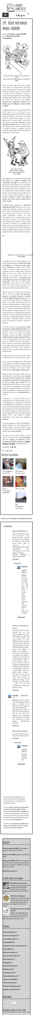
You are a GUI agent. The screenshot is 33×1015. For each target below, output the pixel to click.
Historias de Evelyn (9, 952)
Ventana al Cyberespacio (11, 986)
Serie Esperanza (8, 973)
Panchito (24, 567)
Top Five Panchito (9, 983)
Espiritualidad (7, 942)
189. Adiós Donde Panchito (18, 883)
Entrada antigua (27, 518)
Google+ (12, 444)
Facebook (6, 444)
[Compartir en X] (9, 451)
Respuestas (17, 563)
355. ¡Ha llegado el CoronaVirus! (8, 472)
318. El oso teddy (20, 489)
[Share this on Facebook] (11, 447)
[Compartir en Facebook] (11, 451)
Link (19, 173)
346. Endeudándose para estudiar (19, 506)
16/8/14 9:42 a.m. (23, 531)
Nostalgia (6, 962)
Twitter (28, 441)
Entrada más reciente (7, 518)
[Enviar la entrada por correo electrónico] (3, 450)
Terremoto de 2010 (9, 979)
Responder (15, 559)
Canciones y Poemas (10, 935)
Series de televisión (9, 976)
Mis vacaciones (8, 959)
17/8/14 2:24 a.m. (24, 626)
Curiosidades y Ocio (9, 939)
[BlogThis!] (8, 451)
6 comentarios (7, 38)
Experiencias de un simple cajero (13, 946)
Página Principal (18, 518)
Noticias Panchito (9, 966)
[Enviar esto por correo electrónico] (6, 451)
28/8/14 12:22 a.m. (24, 750)
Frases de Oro (7, 949)
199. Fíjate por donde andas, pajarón (15, 25)
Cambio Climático (8, 932)
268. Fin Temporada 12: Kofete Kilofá (7, 491)
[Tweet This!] (13, 447)
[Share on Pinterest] (15, 447)
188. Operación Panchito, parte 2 (20, 472)
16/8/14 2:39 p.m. (24, 571)
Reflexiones (7, 969)
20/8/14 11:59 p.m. (23, 731)
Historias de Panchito (13, 36)
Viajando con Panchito (10, 989)
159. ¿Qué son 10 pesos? (17, 896)
